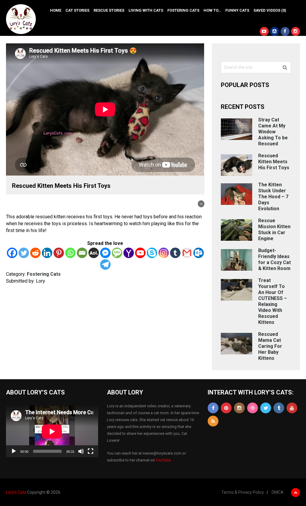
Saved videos (269, 10)
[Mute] (81, 451)
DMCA (278, 492)
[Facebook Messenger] (105, 253)
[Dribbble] (252, 408)
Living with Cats (145, 10)
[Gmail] (187, 253)
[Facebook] (12, 253)
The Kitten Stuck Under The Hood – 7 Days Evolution (273, 196)
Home (55, 10)
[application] (52, 431)
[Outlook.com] (198, 253)
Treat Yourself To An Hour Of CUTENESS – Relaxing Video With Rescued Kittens (272, 301)
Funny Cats (237, 10)
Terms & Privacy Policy (242, 492)
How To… (212, 10)
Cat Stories (77, 10)
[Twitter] (24, 253)
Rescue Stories (109, 10)
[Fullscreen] (91, 451)
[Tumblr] (175, 253)
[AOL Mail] (93, 253)
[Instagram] (163, 253)
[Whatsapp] (70, 253)
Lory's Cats (16, 492)
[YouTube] (292, 408)
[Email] (82, 253)
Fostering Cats (183, 10)
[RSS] (213, 421)
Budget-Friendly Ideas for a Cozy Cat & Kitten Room (274, 259)
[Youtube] (140, 253)
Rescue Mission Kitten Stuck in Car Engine (274, 229)
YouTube (163, 460)
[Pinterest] (58, 253)
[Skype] (152, 253)
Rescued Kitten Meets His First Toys (273, 161)
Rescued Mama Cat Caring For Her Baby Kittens (270, 346)
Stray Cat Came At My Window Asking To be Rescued (273, 132)
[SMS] (117, 253)
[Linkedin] (47, 253)
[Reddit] (35, 253)
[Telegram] (105, 264)
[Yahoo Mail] (128, 253)
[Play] (14, 451)
